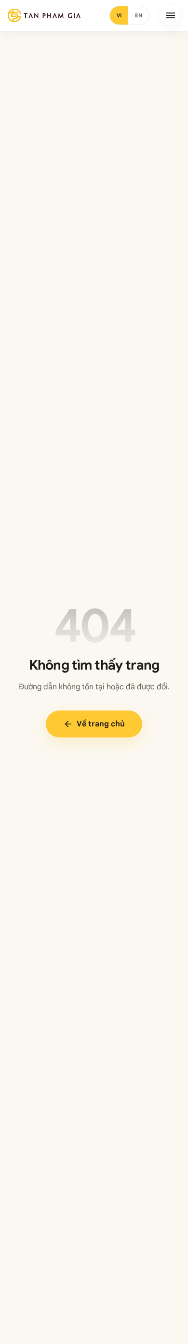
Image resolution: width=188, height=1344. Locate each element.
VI (119, 15)
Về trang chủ (94, 724)
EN (138, 15)
